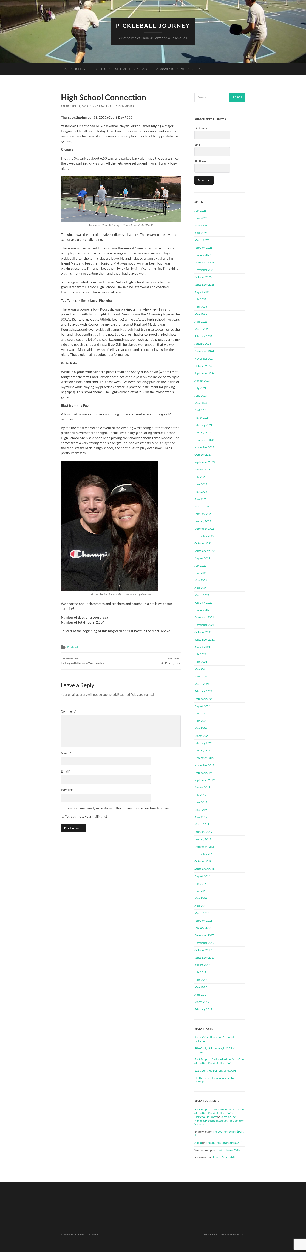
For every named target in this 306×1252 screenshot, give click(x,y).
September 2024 (204, 373)
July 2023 (200, 476)
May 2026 (200, 225)
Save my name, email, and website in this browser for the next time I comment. (119, 808)
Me (183, 68)
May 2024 (200, 402)
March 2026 (201, 240)
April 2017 (200, 994)
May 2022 (200, 580)
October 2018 (203, 861)
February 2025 (203, 336)
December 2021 (204, 617)
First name (201, 128)
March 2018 (201, 913)
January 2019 (202, 839)
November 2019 (204, 765)
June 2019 (200, 802)
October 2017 (203, 950)
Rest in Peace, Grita (228, 1150)
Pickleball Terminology (130, 68)
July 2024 (200, 388)
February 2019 (203, 831)
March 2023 (201, 506)
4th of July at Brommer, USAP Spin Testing (215, 1050)
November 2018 (204, 853)
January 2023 (202, 521)
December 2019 (204, 757)
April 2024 (200, 410)
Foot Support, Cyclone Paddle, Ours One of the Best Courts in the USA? (219, 1061)
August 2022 (202, 558)
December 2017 (204, 935)
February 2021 (203, 691)
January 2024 (202, 432)
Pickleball (73, 647)
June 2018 (200, 890)
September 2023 (204, 462)
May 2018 (200, 898)
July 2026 (200, 210)
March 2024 (201, 417)
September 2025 (204, 284)
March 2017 (201, 1001)
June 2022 (200, 573)
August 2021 (202, 646)
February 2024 (203, 425)
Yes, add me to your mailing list (85, 816)
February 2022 (203, 602)
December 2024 (204, 351)
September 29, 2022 (74, 106)
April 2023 (200, 499)
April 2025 (200, 321)
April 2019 (200, 817)
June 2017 (200, 979)
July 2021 (200, 654)
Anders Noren (226, 1234)
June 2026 (200, 218)
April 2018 (200, 905)
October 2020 (203, 698)
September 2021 (204, 639)
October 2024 (203, 365)
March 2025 (201, 329)
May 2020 (200, 728)
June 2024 (200, 395)
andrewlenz (102, 106)
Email (65, 771)
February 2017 (203, 1009)
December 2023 (204, 439)
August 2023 (202, 469)
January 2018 (202, 927)
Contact (198, 68)
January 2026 (202, 255)
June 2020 (200, 720)
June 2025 (200, 306)
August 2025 (202, 292)
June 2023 (200, 484)
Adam (198, 1142)
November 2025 (204, 269)
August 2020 (202, 706)
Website (67, 790)
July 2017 (200, 972)
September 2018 (204, 868)
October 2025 (203, 277)
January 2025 (202, 343)
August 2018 (202, 876)
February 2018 (203, 920)
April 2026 (200, 232)
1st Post (81, 68)
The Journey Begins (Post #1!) (224, 1142)
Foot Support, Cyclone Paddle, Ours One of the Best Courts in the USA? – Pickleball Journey (219, 1113)
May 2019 (200, 809)
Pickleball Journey (153, 25)
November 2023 (204, 447)
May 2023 (200, 491)
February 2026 (203, 247)
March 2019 (201, 824)
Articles (100, 68)
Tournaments (164, 68)
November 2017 (204, 942)
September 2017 (204, 957)
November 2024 (204, 358)
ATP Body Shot (171, 661)
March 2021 (201, 683)
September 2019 (204, 780)
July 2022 (200, 565)
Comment (68, 711)
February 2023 (203, 513)
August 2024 (202, 380)
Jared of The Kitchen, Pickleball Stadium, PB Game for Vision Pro (219, 1120)
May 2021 (200, 669)
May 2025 (200, 314)
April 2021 (200, 676)
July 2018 (200, 883)
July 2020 (200, 713)
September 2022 (204, 550)
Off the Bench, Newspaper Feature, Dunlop (215, 1079)
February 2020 (203, 743)
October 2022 (203, 543)
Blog (64, 68)
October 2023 (203, 454)
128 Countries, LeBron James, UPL (215, 1070)
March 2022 (201, 595)
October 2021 (203, 632)
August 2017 (202, 964)
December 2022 (204, 528)
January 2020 (202, 750)
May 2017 (200, 987)
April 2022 (200, 587)
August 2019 (202, 787)
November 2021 (204, 624)
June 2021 (200, 661)
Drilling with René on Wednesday (82, 661)
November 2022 (204, 536)
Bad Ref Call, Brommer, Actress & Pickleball (214, 1039)
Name (66, 753)
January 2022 (202, 609)
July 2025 (200, 299)
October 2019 (203, 772)
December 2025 (204, 262)
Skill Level (200, 161)
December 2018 (204, 846)
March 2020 (201, 735)
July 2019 (200, 794)
